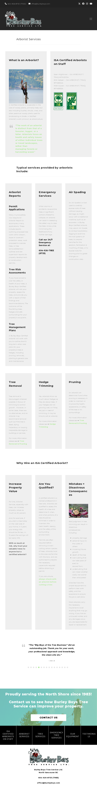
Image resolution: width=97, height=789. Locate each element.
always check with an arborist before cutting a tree (47, 582)
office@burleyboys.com (40, 4)
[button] (91, 19)
